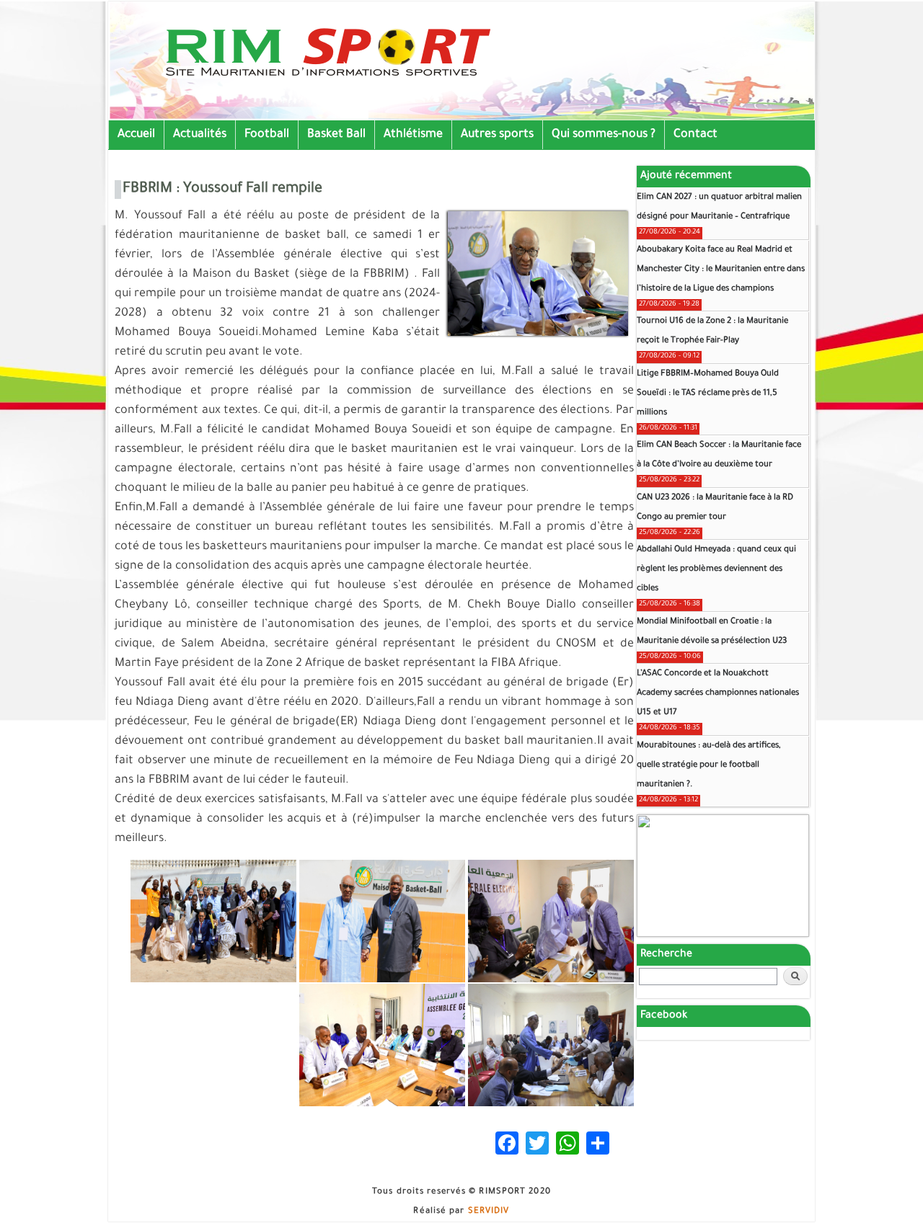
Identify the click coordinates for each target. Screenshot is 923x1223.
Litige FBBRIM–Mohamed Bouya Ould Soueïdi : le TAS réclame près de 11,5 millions (708, 394)
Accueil (136, 134)
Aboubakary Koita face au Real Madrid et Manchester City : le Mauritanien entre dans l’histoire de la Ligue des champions (721, 270)
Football (266, 134)
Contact (695, 134)
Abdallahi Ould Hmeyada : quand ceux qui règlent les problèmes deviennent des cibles (716, 570)
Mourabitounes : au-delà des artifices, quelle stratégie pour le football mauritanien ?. (709, 766)
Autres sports (497, 134)
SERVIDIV (489, 1212)
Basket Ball (336, 134)
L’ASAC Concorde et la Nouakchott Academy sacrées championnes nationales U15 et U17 (718, 694)
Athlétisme (413, 134)
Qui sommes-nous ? (603, 134)
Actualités (199, 134)
